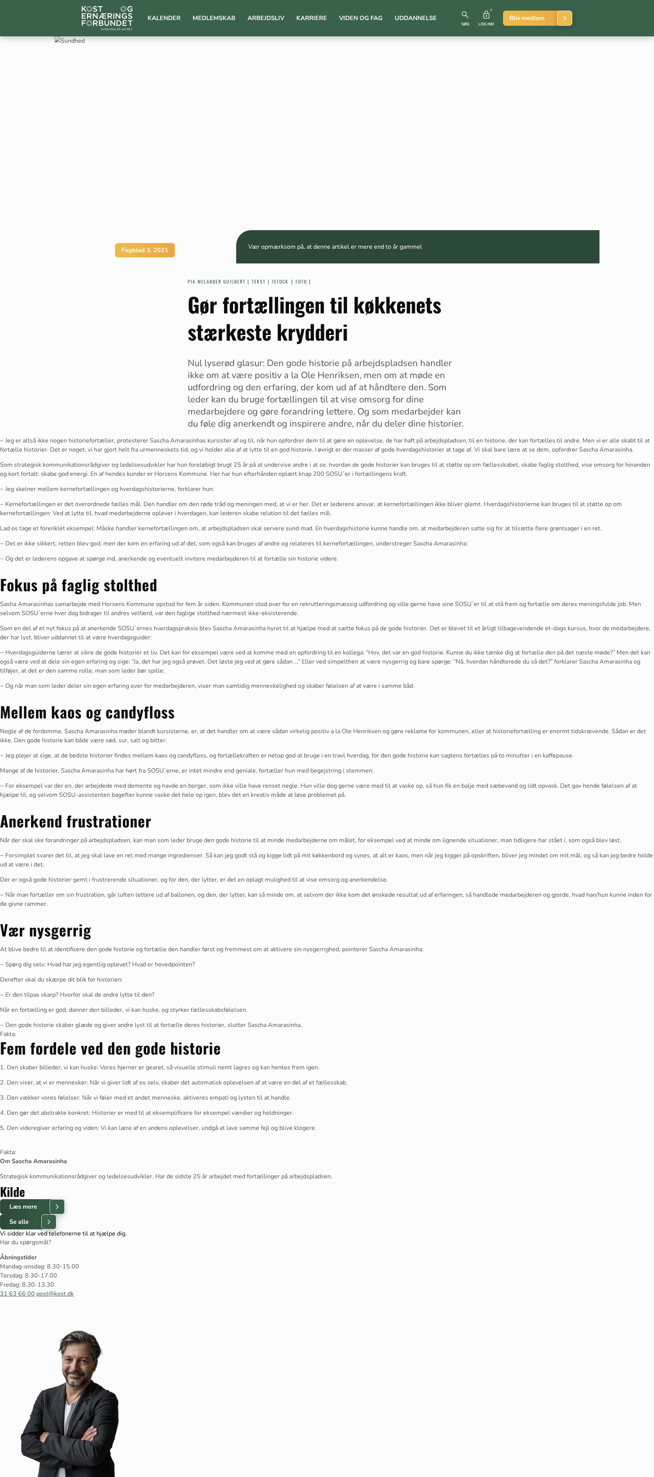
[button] (465, 18)
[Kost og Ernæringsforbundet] (107, 18)
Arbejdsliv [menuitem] (266, 18)
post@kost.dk (55, 1294)
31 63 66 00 (17, 1294)
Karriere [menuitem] (311, 18)
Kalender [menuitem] (164, 18)
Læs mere (23, 1207)
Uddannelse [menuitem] (416, 18)
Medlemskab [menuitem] (214, 18)
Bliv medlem (527, 18)
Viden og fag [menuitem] (361, 18)
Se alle (19, 1222)
